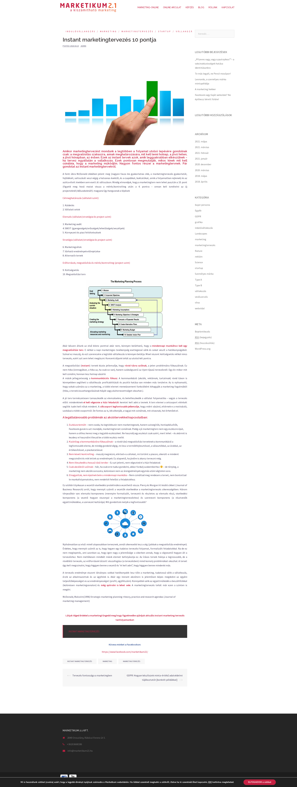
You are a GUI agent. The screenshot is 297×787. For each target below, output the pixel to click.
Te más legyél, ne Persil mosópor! (213, 73)
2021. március (202, 147)
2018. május (201, 175)
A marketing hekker (205, 89)
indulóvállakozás (80, 31)
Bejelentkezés (202, 331)
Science (199, 262)
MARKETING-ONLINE (148, 7)
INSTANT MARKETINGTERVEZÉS (84, 631)
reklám (198, 256)
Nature (198, 250)
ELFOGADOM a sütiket (259, 782)
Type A (198, 279)
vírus (197, 302)
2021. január (201, 158)
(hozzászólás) (204, 343)
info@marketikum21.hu (80, 750)
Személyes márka (204, 273)
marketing (108, 31)
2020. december (203, 164)
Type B (198, 285)
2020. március (202, 170)
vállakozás (185, 31)
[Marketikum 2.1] (88, 7)
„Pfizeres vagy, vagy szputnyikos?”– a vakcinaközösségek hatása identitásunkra (214, 63)
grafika (198, 222)
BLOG (201, 7)
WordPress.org (203, 348)
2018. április (201, 181)
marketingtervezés (137, 31)
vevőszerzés (201, 296)
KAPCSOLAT (228, 7)
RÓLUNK (213, 7)
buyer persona (202, 204)
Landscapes (201, 233)
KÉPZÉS (190, 7)
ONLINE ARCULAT (172, 7)
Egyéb (198, 210)
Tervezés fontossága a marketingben (92, 675)
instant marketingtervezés (79, 661)
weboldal (200, 308)
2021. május (201, 141)
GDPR (198, 216)
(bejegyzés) (203, 337)
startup (164, 31)
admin (83, 46)
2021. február (202, 152)
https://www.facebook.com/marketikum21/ (125, 651)
